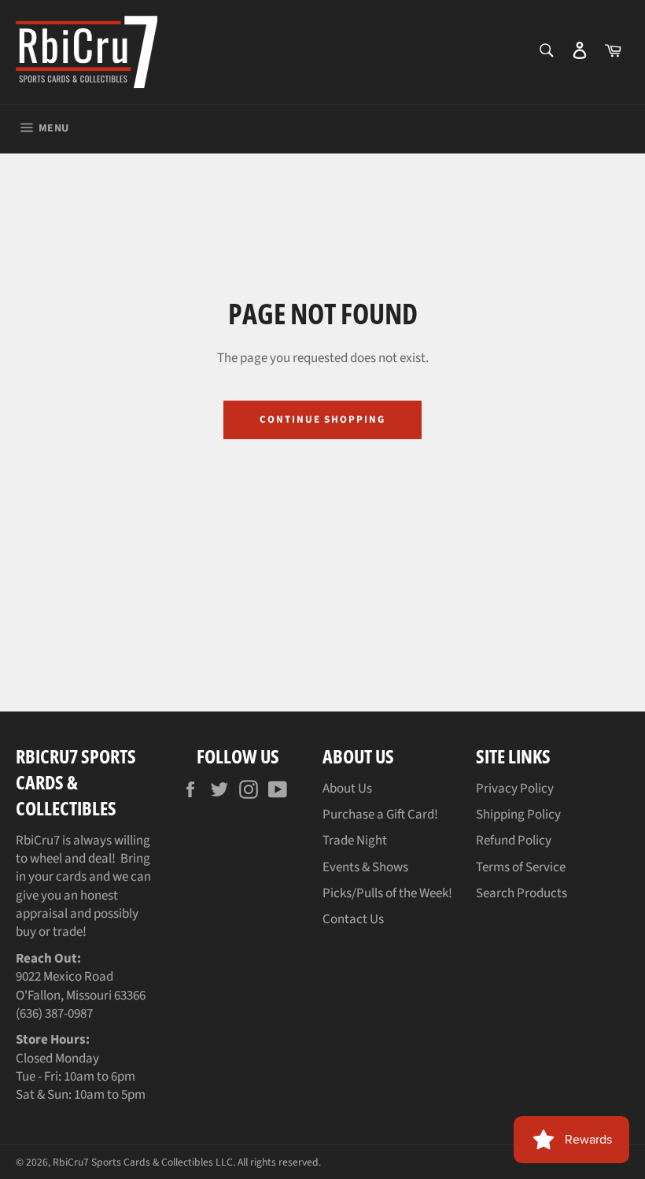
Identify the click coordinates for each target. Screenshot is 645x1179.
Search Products (521, 893)
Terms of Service (521, 867)
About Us (347, 788)
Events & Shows (365, 867)
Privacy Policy (515, 788)
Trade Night (354, 840)
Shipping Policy (518, 814)
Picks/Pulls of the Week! (387, 893)
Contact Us (353, 919)
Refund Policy (513, 840)
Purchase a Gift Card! (380, 814)
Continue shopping (322, 419)
